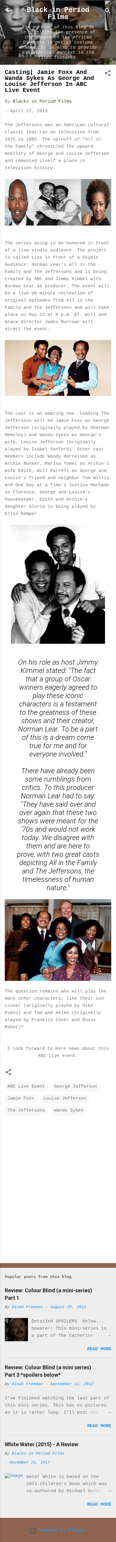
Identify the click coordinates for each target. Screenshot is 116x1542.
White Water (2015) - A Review (41, 1444)
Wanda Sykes (69, 1110)
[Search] (107, 12)
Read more (99, 1349)
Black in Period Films (58, 13)
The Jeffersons (26, 1110)
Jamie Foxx (20, 1098)
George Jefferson (75, 1086)
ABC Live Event (26, 1086)
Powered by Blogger (61, 1530)
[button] (107, 74)
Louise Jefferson (64, 1098)
